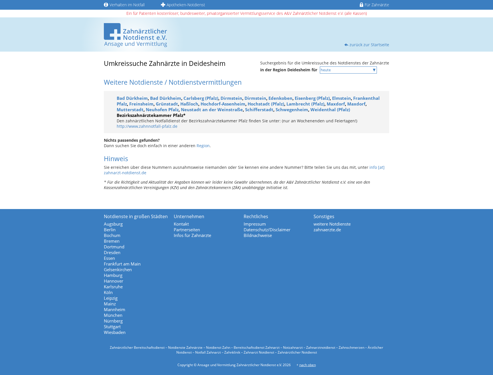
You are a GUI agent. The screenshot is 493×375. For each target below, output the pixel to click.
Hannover (113, 281)
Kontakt (181, 224)
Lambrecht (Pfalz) (305, 104)
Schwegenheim (292, 109)
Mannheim (114, 309)
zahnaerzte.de (327, 229)
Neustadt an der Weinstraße (212, 109)
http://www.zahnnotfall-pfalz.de (147, 126)
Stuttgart (112, 326)
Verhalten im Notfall (127, 4)
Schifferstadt (259, 109)
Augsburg (113, 224)
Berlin (110, 229)
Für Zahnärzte (377, 4)
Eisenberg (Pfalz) (312, 98)
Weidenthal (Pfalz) (330, 109)
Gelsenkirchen (118, 269)
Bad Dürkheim (132, 98)
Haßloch (189, 104)
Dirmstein (231, 98)
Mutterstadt (130, 109)
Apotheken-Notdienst (186, 4)
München (113, 315)
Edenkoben (280, 98)
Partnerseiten (187, 229)
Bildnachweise (258, 235)
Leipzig (111, 298)
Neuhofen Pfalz (162, 109)
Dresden (112, 252)
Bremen (112, 241)
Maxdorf (336, 104)
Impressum (255, 224)
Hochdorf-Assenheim (223, 104)
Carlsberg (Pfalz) (200, 98)
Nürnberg (113, 321)
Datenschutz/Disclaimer (267, 229)
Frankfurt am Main (122, 264)
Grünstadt (167, 104)
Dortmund (114, 247)
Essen (109, 258)
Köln (108, 292)
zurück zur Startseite (369, 44)
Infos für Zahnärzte (192, 235)
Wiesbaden (115, 332)
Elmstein (341, 98)
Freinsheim (141, 104)
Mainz (110, 304)
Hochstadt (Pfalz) (266, 104)
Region (203, 145)
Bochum (112, 235)
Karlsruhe (113, 286)
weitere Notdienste (332, 224)
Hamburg (113, 275)
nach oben (307, 364)
